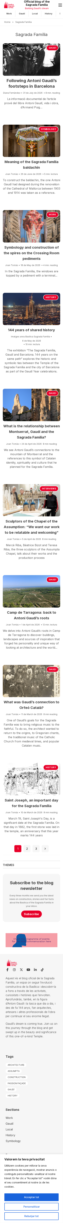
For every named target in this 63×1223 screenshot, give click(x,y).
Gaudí (22, 13)
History (48, 13)
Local (35, 13)
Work (9, 13)
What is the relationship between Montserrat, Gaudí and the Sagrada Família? (31, 431)
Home (7, 22)
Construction (17, 1077)
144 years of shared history (31, 330)
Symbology (48, 129)
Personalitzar (31, 1206)
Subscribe (31, 914)
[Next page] (45, 848)
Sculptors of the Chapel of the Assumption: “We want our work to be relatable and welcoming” (31, 527)
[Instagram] (14, 969)
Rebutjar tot (31, 1216)
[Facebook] (7, 969)
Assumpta (14, 1071)
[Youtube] (28, 969)
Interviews (49, 488)
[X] (21, 969)
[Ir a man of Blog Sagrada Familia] (14, 5)
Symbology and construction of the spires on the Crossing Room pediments (31, 253)
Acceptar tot (31, 1197)
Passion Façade (17, 1083)
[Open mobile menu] (60, 5)
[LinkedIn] (35, 969)
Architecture (16, 1065)
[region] (31, 1188)
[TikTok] (42, 969)
